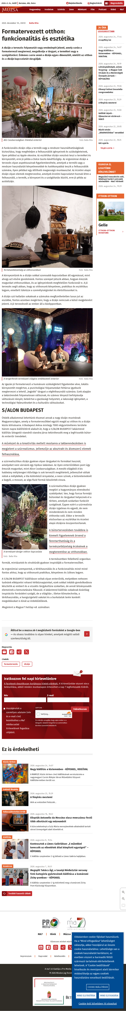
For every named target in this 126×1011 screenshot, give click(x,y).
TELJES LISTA (106, 148)
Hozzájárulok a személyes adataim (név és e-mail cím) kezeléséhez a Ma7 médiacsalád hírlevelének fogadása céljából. (18, 720)
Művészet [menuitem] (82, 9)
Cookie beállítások (98, 987)
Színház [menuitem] (61, 9)
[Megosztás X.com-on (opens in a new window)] (26, 651)
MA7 (40, 934)
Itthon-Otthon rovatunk (107, 231)
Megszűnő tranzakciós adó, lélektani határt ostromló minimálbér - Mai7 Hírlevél (111, 179)
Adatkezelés (59, 956)
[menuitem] (122, 16)
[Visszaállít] (123, 905)
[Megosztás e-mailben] (4, 651)
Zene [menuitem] (71, 9)
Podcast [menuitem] (102, 9)
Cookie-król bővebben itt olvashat (98, 1003)
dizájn (27, 664)
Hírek (53, 934)
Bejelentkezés (75, 3)
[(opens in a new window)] (40, 947)
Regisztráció (96, 3)
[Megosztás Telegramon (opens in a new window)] (19, 651)
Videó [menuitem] (113, 9)
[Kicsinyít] (123, 899)
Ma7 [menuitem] (122, 9)
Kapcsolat (42, 956)
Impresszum (26, 956)
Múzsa (67, 934)
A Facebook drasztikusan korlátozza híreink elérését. (31, 683)
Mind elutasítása (86, 995)
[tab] (102, 28)
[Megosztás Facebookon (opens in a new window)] (11, 651)
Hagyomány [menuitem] (34, 9)
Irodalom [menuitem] (49, 9)
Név (6, 695)
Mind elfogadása (109, 995)
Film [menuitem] (92, 9)
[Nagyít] (123, 892)
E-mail (50, 695)
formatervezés (11, 664)
